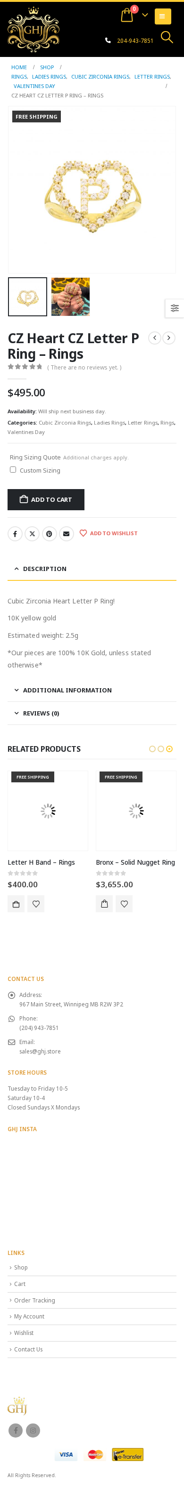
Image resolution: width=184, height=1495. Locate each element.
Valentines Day (26, 431)
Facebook (15, 533)
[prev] (154, 338)
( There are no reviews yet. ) (84, 367)
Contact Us (28, 1349)
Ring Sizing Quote (69, 457)
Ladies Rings (109, 422)
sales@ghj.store (40, 1051)
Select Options (16, 903)
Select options (104, 903)
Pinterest (49, 533)
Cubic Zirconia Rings (65, 422)
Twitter (32, 533)
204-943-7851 (135, 40)
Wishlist (23, 1332)
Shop (21, 1267)
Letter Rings (143, 422)
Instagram (33, 1430)
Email (66, 533)
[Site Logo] (33, 29)
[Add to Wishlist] (35, 903)
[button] (167, 37)
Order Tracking (34, 1300)
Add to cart (51, 499)
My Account (29, 1316)
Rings (167, 422)
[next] (169, 338)
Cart (19, 1283)
